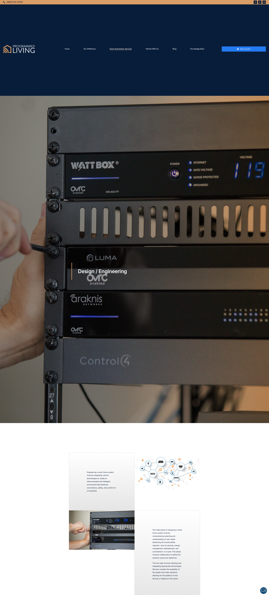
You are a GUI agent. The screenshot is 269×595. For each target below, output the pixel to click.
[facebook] (255, 2)
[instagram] (264, 2)
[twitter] (259, 2)
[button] (263, 590)
